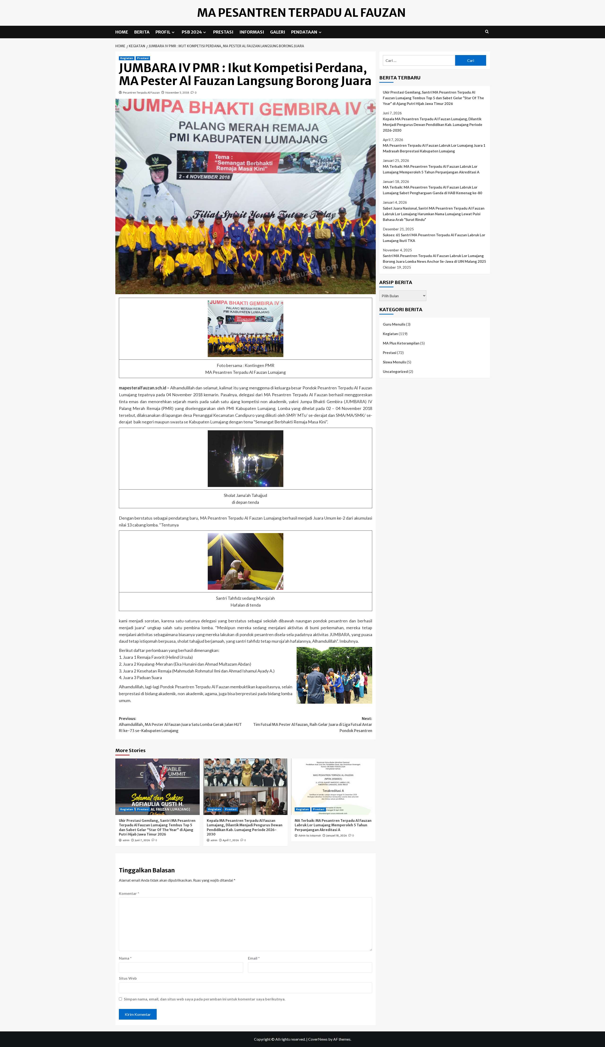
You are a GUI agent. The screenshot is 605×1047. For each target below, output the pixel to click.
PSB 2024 (192, 32)
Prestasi (143, 58)
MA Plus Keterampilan (401, 343)
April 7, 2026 (231, 840)
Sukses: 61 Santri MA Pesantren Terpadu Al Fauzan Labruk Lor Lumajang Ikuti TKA (434, 237)
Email (254, 958)
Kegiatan (126, 58)
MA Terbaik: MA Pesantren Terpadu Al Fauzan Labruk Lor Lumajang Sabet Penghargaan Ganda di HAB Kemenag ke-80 (432, 190)
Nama (125, 958)
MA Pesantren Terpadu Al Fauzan (301, 13)
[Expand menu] (173, 32)
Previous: (180, 724)
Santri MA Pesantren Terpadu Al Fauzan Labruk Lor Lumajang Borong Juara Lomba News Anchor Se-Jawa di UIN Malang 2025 (434, 258)
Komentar (129, 893)
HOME (121, 32)
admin (126, 840)
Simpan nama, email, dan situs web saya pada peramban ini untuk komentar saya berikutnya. (204, 999)
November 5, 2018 (177, 92)
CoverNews (318, 1039)
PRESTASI (223, 32)
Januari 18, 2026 (336, 835)
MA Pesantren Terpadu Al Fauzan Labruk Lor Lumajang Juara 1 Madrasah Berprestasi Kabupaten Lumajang (434, 148)
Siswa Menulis (394, 362)
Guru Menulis (394, 324)
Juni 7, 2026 (142, 840)
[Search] (487, 32)
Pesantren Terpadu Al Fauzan (141, 92)
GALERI (277, 32)
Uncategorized (395, 371)
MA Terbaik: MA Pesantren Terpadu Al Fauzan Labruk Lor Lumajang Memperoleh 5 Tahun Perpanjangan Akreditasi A (333, 825)
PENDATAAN (304, 32)
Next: (312, 724)
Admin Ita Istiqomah (309, 835)
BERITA (142, 32)
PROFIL (163, 32)
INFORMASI (251, 32)
